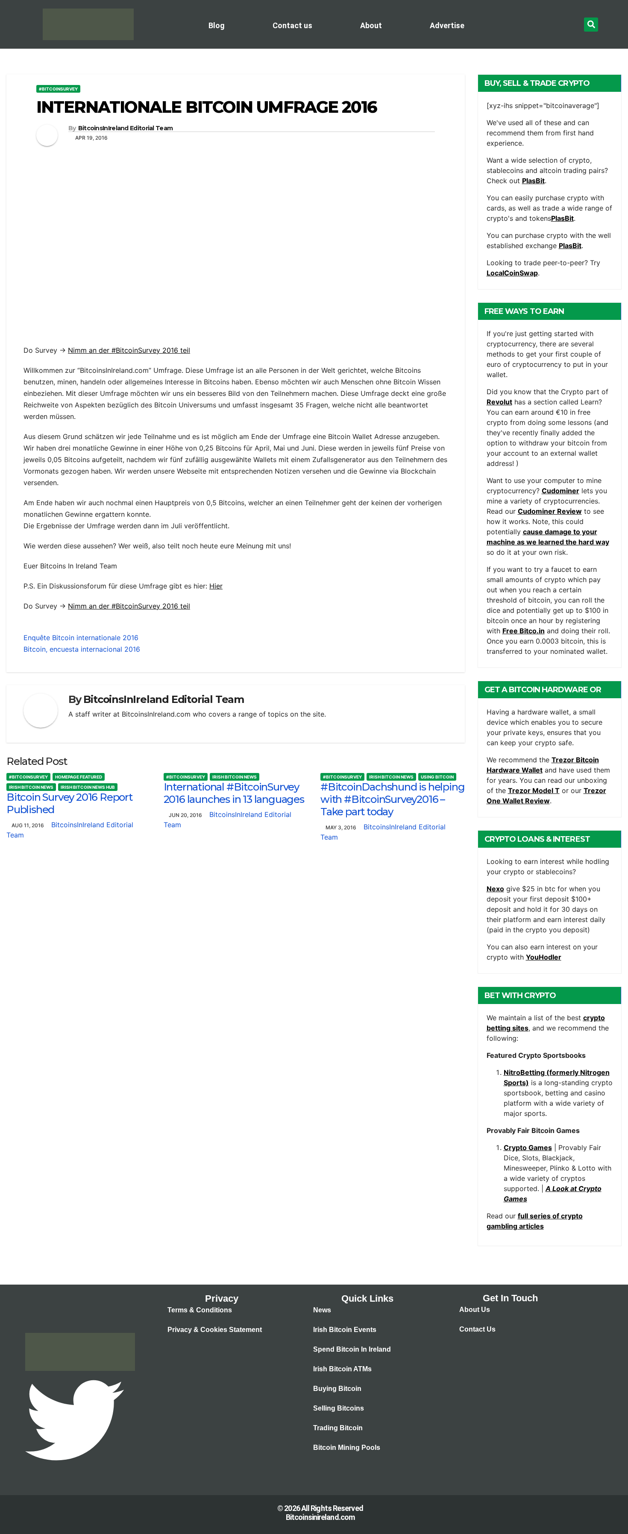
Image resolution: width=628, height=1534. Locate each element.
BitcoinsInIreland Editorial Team (125, 128)
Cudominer (560, 490)
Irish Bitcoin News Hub (88, 787)
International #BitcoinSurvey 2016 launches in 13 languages (234, 793)
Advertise (447, 25)
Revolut (499, 402)
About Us (474, 1309)
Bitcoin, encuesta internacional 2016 (81, 649)
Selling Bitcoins (338, 1408)
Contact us (292, 25)
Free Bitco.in (523, 630)
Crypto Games (528, 1147)
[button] (591, 25)
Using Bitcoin (437, 776)
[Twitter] (74, 1419)
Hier (216, 586)
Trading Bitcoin (338, 1428)
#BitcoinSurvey (58, 88)
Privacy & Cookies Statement (214, 1329)
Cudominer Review (550, 511)
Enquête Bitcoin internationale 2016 (80, 637)
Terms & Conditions (199, 1310)
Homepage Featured (78, 776)
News (322, 1310)
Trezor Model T (534, 790)
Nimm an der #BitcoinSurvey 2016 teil (129, 350)
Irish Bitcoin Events (344, 1329)
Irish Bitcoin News (31, 787)
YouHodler (543, 957)
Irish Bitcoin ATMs (342, 1369)
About (371, 25)
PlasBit (533, 180)
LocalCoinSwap (512, 273)
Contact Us (477, 1329)
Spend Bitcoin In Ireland (352, 1349)
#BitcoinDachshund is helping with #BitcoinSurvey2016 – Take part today (392, 799)
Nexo (495, 888)
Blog (216, 25)
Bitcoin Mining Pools (346, 1447)
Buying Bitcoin (337, 1388)
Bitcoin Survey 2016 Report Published (69, 803)
